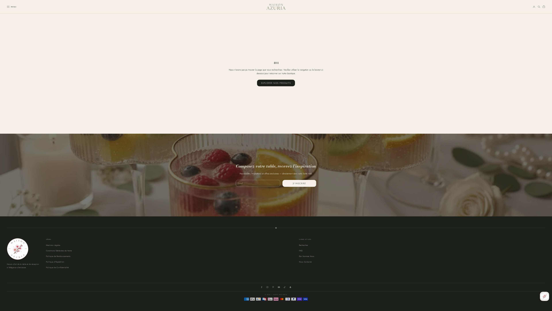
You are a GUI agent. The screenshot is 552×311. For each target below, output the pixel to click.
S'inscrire (299, 183)
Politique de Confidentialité (57, 267)
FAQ (300, 251)
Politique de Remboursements (58, 256)
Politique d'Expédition (55, 262)
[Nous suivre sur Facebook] (261, 287)
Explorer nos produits (276, 83)
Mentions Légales (53, 245)
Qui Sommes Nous (306, 256)
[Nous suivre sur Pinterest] (273, 287)
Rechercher (303, 245)
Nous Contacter (305, 262)
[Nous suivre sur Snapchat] (290, 287)
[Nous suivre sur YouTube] (279, 287)
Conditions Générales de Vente (59, 251)
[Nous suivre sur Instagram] (267, 287)
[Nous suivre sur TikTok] (284, 287)
